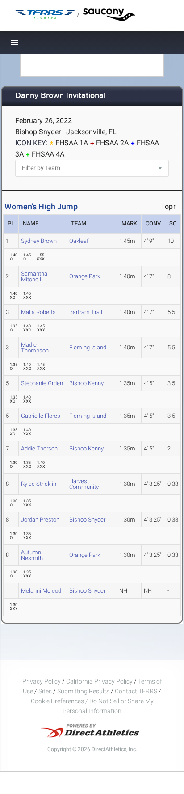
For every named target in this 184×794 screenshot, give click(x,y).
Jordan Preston (40, 519)
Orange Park (84, 276)
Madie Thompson (35, 347)
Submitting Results (83, 691)
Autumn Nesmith (32, 555)
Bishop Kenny (86, 383)
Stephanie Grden (42, 383)
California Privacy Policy (99, 681)
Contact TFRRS (137, 691)
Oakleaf (78, 241)
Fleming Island (87, 347)
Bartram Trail (85, 312)
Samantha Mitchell (34, 276)
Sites (45, 691)
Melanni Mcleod (41, 590)
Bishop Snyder (87, 519)
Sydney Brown (39, 241)
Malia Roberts (38, 312)
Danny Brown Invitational (60, 96)
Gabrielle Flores (40, 415)
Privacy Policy (41, 681)
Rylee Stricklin (38, 483)
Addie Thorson (39, 448)
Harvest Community (84, 484)
